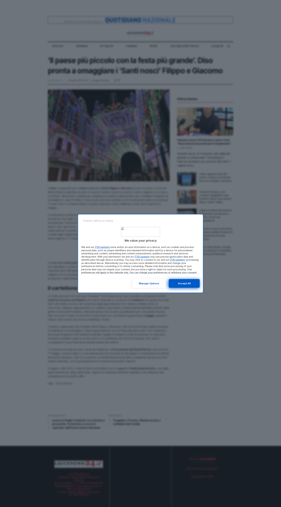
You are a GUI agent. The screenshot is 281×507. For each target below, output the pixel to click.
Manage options (149, 283)
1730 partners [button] (102, 247)
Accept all (184, 283)
